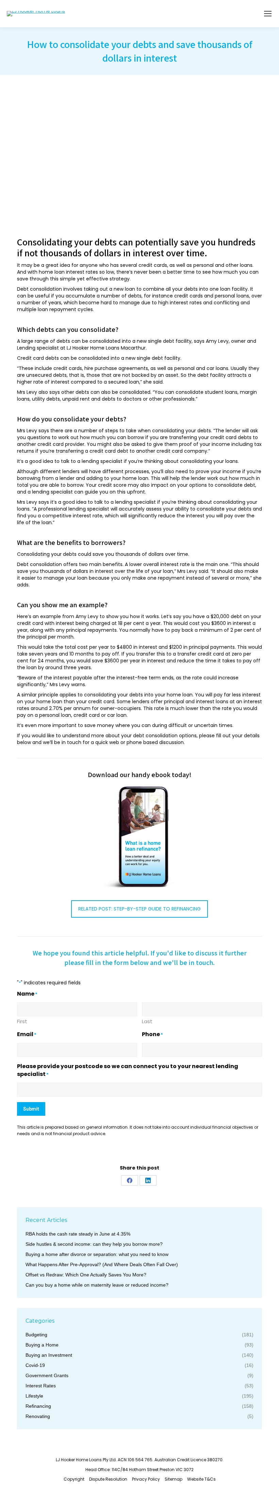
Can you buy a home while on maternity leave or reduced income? (97, 1285)
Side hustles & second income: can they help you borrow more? (94, 1244)
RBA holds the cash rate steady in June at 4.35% (78, 1234)
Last (147, 1021)
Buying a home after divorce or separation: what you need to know (97, 1254)
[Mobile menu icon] (267, 13)
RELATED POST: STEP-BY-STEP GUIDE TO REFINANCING (139, 908)
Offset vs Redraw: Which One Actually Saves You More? (86, 1274)
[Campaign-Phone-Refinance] (140, 837)
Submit (31, 1109)
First (22, 1021)
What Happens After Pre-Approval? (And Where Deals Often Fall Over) (102, 1264)
